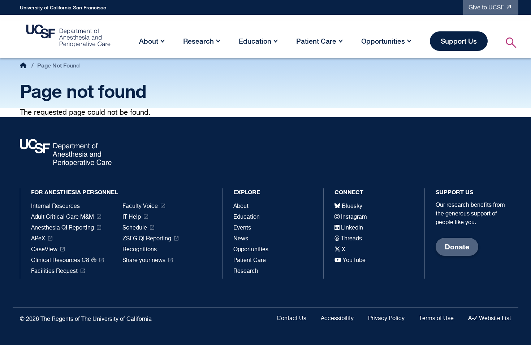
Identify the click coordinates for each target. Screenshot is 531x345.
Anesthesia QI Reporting (62, 228)
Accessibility (337, 319)
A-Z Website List (489, 319)
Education (255, 41)
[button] (162, 42)
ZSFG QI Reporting (146, 239)
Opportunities (383, 41)
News (240, 239)
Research (198, 41)
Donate (457, 246)
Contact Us (291, 319)
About (148, 41)
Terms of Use (436, 319)
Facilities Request (54, 271)
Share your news (143, 260)
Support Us (459, 41)
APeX (38, 239)
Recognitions (139, 250)
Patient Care (316, 41)
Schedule (134, 228)
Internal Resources (55, 206)
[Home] (68, 38)
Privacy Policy (386, 319)
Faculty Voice (140, 206)
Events (242, 228)
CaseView (44, 250)
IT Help (131, 217)
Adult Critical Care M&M (62, 217)
